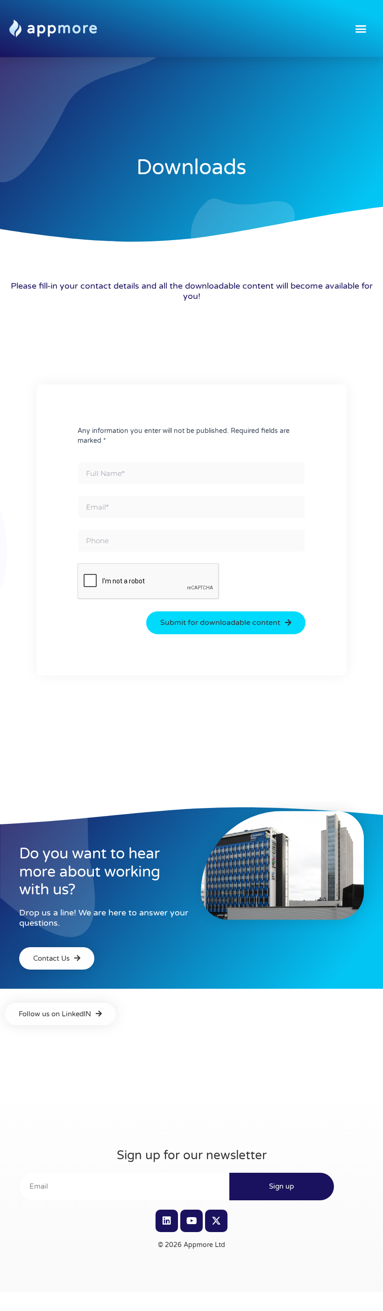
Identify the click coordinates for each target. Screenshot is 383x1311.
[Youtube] (191, 1221)
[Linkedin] (167, 1221)
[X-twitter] (216, 1221)
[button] (361, 28)
